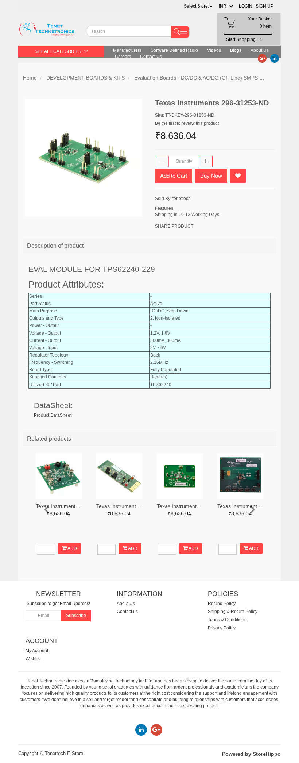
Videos (214, 50)
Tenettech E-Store (64, 753)
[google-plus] (262, 58)
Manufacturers (127, 50)
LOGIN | (247, 6)
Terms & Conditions (227, 619)
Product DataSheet (52, 415)
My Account (37, 650)
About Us (260, 50)
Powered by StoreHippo (251, 754)
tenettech (181, 198)
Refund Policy (222, 603)
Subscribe (76, 615)
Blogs (235, 50)
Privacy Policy (222, 628)
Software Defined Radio (174, 50)
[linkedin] (274, 58)
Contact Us (151, 56)
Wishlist (33, 658)
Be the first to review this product (187, 123)
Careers (123, 56)
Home (30, 78)
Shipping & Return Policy (232, 611)
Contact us (127, 611)
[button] (198, 6)
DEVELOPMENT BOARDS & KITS (85, 78)
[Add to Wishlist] (238, 176)
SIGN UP (264, 6)
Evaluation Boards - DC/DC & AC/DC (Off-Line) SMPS (196, 78)
